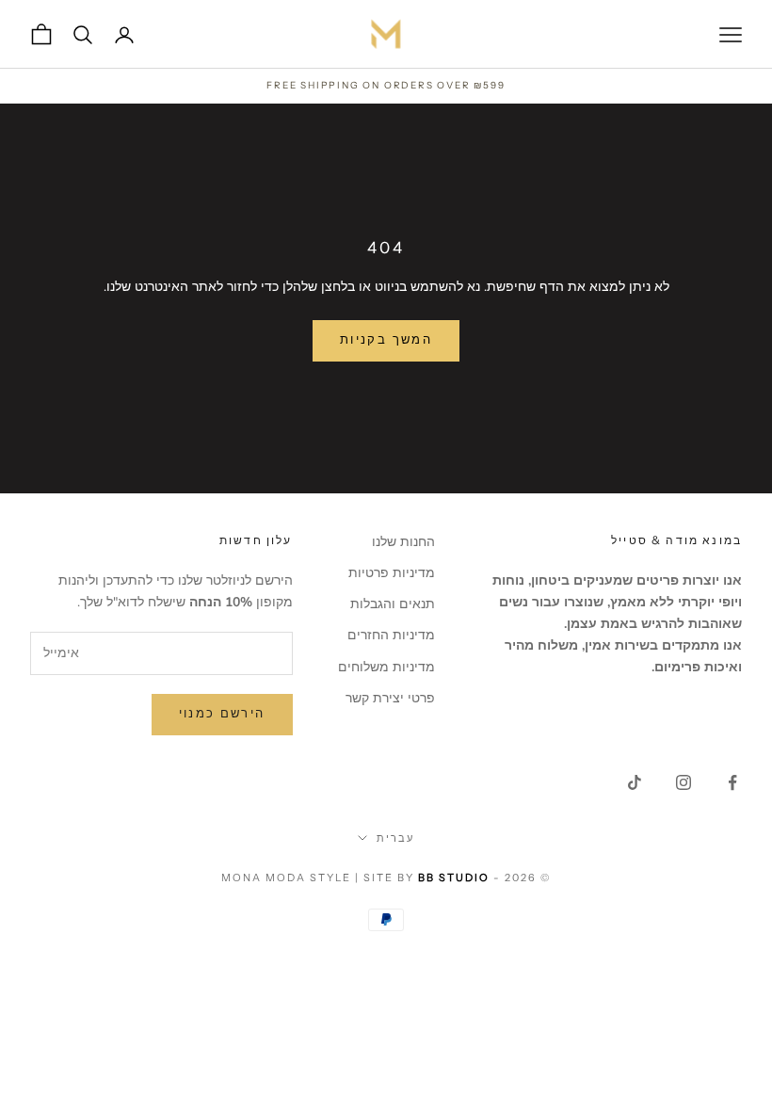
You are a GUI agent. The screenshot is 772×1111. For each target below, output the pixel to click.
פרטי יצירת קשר (390, 698)
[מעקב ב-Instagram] (683, 782)
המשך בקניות (386, 339)
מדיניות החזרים (391, 635)
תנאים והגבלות (392, 604)
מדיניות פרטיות (391, 573)
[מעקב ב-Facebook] (732, 782)
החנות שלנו (403, 542)
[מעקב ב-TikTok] (634, 782)
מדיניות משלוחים (386, 667)
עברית (395, 838)
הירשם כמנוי (222, 713)
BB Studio (454, 877)
